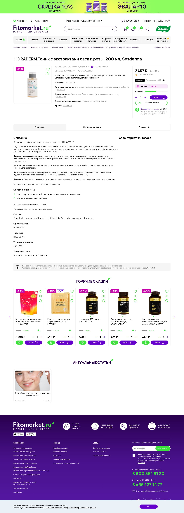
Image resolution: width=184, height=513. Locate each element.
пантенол (61, 89)
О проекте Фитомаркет (162, 47)
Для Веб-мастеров (20, 488)
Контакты (17, 478)
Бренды (149, 39)
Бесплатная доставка (150, 109)
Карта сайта (18, 492)
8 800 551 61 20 (131, 21)
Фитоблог (134, 39)
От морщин (61, 96)
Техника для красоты (77, 39)
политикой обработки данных (150, 456)
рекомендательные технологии (50, 505)
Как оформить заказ (60, 448)
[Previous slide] (10, 317)
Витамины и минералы (49, 39)
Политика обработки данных (24, 452)
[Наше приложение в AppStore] (18, 434)
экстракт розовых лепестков (90, 87)
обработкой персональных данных (80, 507)
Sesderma (67, 105)
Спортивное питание (92, 39)
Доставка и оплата (39, 21)
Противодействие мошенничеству (66, 463)
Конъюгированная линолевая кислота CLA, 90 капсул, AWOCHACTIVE (154, 321)
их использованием (54, 507)
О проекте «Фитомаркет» (23, 448)
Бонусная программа (162, 39)
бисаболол (124, 87)
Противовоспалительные (106, 94)
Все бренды (57, 455)
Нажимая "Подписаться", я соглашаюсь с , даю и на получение (154, 458)
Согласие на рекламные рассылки (26, 474)
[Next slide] (174, 317)
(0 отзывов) (72, 67)
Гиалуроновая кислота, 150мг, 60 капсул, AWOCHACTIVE (121, 321)
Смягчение (76, 94)
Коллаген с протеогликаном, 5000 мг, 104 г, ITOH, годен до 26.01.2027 (28, 321)
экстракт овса (111, 87)
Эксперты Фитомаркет (101, 448)
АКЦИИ (18, 39)
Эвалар (34, 39)
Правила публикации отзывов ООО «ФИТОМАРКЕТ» (24, 483)
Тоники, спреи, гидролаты (94, 101)
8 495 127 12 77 (147, 484)
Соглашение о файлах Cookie (24, 467)
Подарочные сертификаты (120, 39)
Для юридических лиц (61, 459)
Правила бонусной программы (25, 463)
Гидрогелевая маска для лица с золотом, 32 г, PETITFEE (58, 321)
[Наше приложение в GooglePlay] (31, 434)
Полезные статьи (99, 452)
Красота (63, 39)
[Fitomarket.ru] (32, 29)
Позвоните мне (157, 21)
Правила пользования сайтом (24, 455)
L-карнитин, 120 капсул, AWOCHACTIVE (89, 320)
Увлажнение (87, 94)
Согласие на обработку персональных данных (31, 471)
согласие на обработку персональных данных (154, 459)
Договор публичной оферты (24, 459)
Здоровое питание (106, 39)
